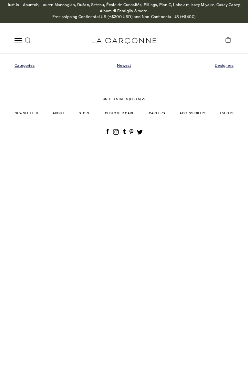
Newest (124, 66)
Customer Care (120, 113)
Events (226, 113)
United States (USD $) (122, 99)
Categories (25, 66)
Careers (157, 113)
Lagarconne (124, 41)
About (58, 113)
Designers (224, 66)
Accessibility (192, 113)
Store (84, 113)
